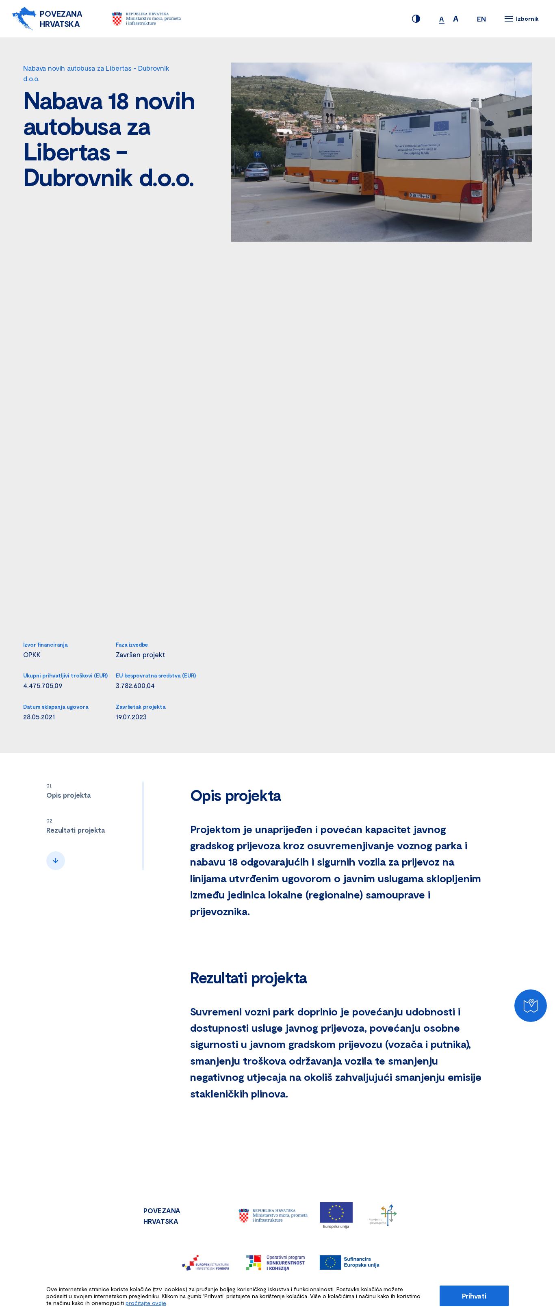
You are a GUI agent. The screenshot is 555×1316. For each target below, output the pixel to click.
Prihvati (474, 1296)
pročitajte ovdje (146, 1302)
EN (481, 19)
